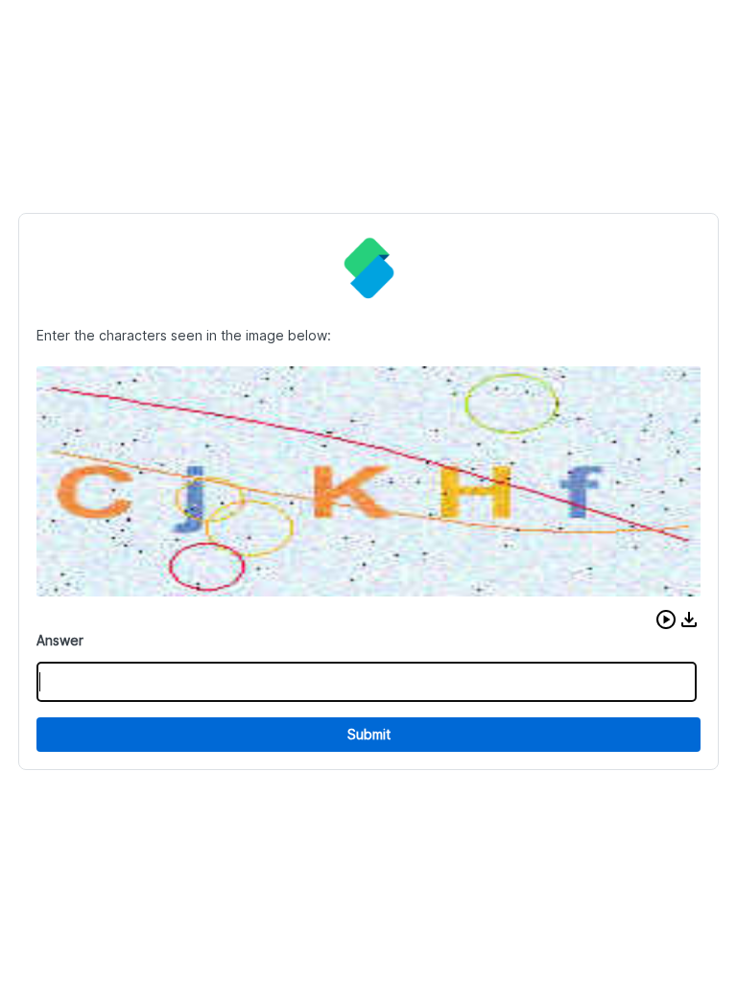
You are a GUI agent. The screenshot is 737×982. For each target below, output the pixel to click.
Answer (59, 640)
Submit (369, 734)
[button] (666, 619)
